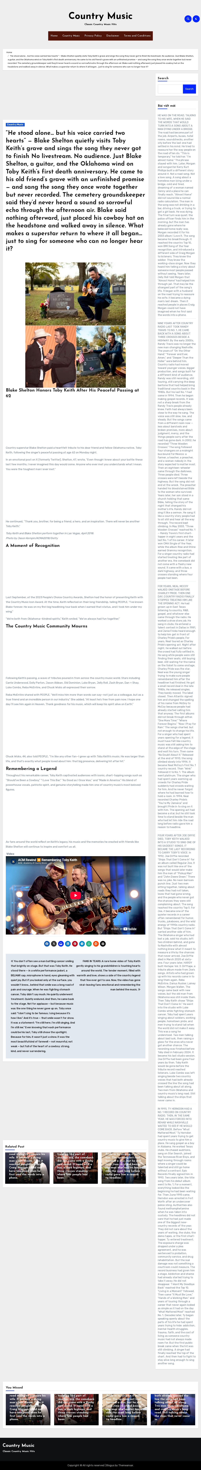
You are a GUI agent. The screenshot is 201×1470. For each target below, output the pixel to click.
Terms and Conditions (137, 36)
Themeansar (125, 1465)
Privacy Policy (93, 36)
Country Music (100, 16)
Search (163, 78)
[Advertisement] (76, 96)
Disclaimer (112, 36)
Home (54, 36)
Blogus (110, 1465)
